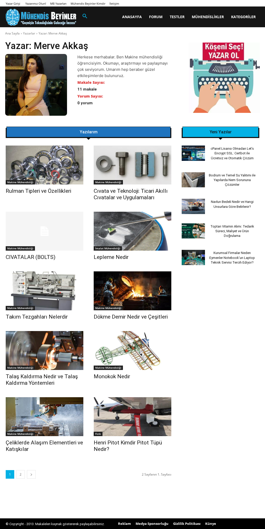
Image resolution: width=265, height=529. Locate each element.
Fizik (98, 434)
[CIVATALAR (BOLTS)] (44, 231)
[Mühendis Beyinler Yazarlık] (224, 78)
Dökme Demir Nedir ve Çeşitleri (131, 317)
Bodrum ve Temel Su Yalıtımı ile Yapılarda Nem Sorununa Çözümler (232, 180)
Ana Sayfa (12, 33)
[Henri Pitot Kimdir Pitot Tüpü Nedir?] (132, 416)
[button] (85, 16)
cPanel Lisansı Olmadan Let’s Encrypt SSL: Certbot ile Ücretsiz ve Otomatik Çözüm (232, 153)
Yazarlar (29, 33)
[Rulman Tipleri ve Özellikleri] (44, 165)
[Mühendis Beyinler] (41, 17)
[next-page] (31, 474)
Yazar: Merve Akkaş (53, 33)
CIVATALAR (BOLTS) (30, 257)
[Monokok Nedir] (132, 350)
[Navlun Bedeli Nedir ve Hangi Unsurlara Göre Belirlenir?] (193, 206)
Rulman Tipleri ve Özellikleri (38, 191)
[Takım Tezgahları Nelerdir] (44, 290)
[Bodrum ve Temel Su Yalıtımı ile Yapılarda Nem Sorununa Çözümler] (193, 180)
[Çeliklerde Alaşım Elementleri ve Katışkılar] (44, 416)
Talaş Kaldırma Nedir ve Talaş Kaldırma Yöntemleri (42, 379)
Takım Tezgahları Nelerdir (37, 317)
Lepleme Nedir (111, 257)
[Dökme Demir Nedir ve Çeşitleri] (132, 290)
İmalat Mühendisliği (107, 248)
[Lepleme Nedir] (132, 231)
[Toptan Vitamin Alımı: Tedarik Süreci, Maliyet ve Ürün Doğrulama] (193, 231)
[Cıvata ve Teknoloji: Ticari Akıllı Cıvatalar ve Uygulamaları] (132, 165)
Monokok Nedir (112, 376)
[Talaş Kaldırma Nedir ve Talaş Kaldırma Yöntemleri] (44, 350)
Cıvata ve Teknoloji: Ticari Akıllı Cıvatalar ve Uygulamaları (131, 194)
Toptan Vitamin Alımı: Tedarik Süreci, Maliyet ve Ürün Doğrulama (232, 231)
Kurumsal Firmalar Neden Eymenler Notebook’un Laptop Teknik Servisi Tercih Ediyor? (232, 257)
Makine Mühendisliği (20, 182)
